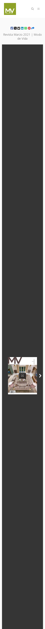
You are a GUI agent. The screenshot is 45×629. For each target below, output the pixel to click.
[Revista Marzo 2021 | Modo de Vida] (12, 28)
